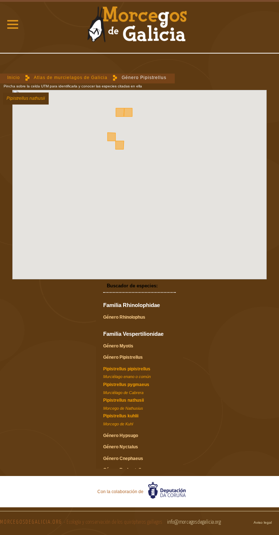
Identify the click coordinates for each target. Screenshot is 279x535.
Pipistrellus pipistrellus (127, 372)
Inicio (13, 77)
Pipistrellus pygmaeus (126, 388)
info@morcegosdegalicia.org (194, 522)
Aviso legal (263, 522)
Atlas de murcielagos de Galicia (71, 77)
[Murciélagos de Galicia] (139, 25)
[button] (12, 24)
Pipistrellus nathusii (123, 404)
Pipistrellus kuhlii (120, 419)
